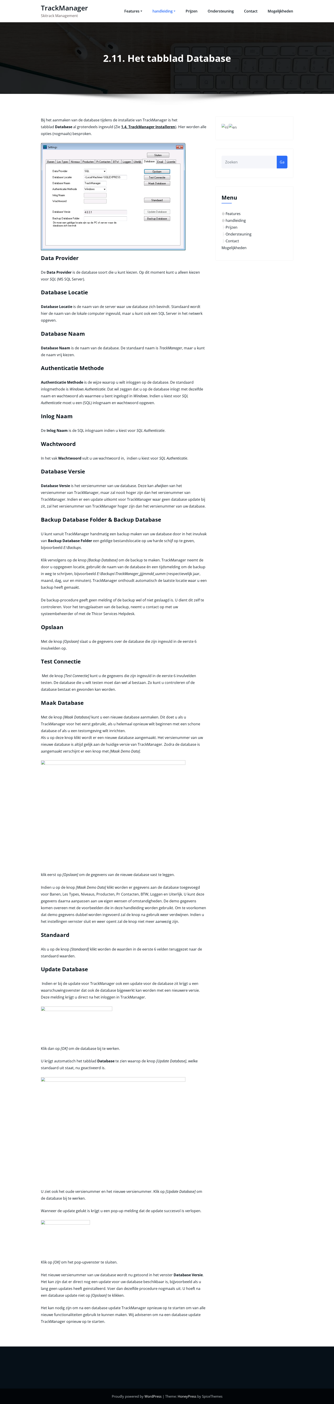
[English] (233, 126)
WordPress (153, 1396)
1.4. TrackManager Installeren (148, 126)
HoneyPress (187, 1396)
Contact (250, 11)
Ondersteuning (221, 11)
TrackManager (64, 8)
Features (132, 11)
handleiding (162, 11)
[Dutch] (225, 126)
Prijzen (191, 11)
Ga (282, 162)
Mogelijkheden (280, 11)
